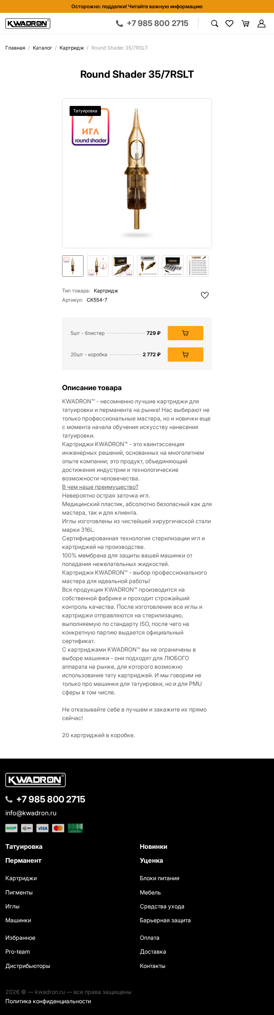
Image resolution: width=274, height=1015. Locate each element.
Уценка (151, 860)
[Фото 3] (122, 266)
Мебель (150, 892)
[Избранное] (229, 23)
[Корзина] (245, 23)
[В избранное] (205, 295)
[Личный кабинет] (261, 23)
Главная (15, 48)
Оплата (149, 937)
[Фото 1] (72, 266)
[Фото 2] (97, 266)
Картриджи (21, 878)
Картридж (72, 48)
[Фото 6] (197, 266)
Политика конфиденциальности (48, 1001)
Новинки (153, 846)
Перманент (23, 860)
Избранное (20, 937)
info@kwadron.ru (30, 813)
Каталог (42, 48)
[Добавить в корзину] (185, 333)
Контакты (153, 965)
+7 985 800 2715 (50, 799)
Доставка (153, 951)
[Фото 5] (172, 266)
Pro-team (17, 951)
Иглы (12, 906)
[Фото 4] (147, 266)
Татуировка (23, 846)
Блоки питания (159, 878)
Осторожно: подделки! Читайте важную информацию (137, 6)
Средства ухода (162, 906)
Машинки (18, 920)
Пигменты (19, 892)
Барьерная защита (165, 920)
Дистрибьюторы (27, 965)
